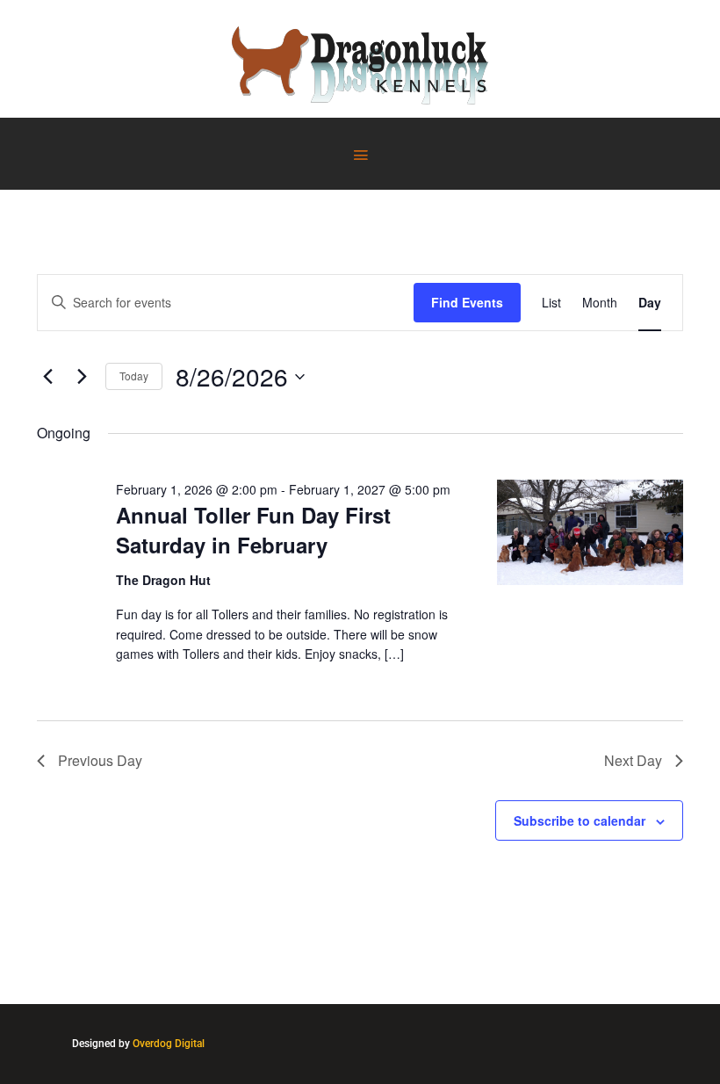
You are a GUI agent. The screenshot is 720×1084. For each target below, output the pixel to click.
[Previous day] (47, 376)
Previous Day (100, 760)
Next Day (633, 760)
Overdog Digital (169, 1043)
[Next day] (81, 376)
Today (133, 375)
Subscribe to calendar (579, 820)
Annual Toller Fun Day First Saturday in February (253, 530)
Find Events (467, 302)
